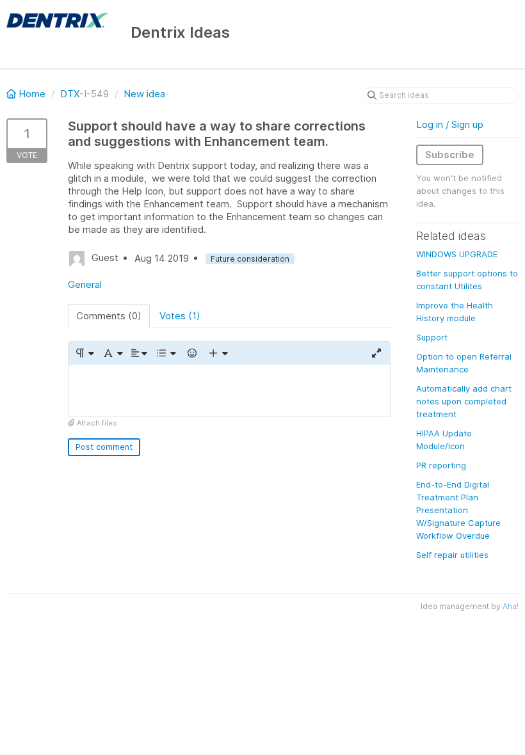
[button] (84, 353)
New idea (144, 94)
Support (432, 337)
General (85, 284)
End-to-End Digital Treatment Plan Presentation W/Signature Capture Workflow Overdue (458, 510)
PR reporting (441, 465)
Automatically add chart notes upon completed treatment (464, 401)
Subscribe (449, 154)
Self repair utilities (452, 555)
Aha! (511, 606)
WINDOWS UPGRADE (456, 254)
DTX (69, 94)
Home (32, 94)
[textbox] (229, 390)
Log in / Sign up (449, 124)
